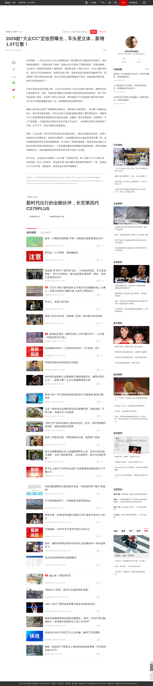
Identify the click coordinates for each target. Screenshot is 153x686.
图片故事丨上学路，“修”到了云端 (127, 563)
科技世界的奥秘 (131, 51)
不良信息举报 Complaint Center (96, 683)
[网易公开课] (94, 2)
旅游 (116, 531)
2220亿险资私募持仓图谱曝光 (60, 557)
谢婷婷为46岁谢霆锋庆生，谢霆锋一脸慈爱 (131, 352)
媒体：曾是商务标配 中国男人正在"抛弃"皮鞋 (131, 235)
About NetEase (45, 683)
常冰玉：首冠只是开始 (57, 301)
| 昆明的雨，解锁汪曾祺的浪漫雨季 (130, 494)
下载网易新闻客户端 (56, 217)
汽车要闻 (118, 145)
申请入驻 (102, 32)
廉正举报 (111, 683)
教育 (139, 531)
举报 (104, 50)
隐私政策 (82, 683)
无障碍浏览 (22, 2)
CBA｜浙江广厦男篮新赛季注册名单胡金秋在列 (70, 604)
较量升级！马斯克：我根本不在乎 (127, 457)
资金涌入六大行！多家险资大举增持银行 (130, 406)
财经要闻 (118, 374)
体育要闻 (118, 262)
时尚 (146, 531)
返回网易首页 (35, 217)
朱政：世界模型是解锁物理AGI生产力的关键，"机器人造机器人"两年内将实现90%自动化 (131, 419)
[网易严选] (102, 2)
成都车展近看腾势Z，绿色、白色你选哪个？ (131, 176)
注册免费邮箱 (133, 2)
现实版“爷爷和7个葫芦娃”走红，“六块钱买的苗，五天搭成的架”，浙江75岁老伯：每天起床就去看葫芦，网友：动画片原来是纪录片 (75, 274)
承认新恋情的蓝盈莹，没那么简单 (127, 363)
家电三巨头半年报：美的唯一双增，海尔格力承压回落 (73, 316)
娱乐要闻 (118, 323)
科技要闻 (118, 433)
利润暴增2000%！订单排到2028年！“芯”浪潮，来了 (72, 348)
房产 (131, 531)
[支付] (110, 2)
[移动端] (87, 2)
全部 (146, 69)
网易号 (15, 32)
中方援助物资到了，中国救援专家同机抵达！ (69, 500)
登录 (123, 2)
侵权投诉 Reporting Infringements (126, 683)
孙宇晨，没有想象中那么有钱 (126, 411)
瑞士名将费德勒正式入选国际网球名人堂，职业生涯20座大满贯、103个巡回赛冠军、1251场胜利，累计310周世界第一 (75, 454)
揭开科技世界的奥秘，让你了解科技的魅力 (131, 54)
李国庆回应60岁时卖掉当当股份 (62, 362)
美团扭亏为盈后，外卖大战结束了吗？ (129, 462)
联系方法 (61, 683)
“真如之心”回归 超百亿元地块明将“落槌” (67, 589)
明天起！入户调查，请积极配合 (61, 252)
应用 (13, 2)
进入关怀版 (31, 2)
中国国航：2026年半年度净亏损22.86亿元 (67, 529)
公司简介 (54, 683)
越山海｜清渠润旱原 (60, 575)
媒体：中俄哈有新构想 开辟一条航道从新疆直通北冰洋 (74, 238)
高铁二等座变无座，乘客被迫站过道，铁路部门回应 (72, 437)
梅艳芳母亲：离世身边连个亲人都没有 (129, 347)
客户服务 (75, 683)
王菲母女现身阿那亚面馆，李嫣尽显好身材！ (131, 357)
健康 (123, 531)
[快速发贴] (14, 62)
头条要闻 (118, 203)
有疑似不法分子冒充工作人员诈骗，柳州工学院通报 (72, 632)
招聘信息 (68, 683)
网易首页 (8, 2)
